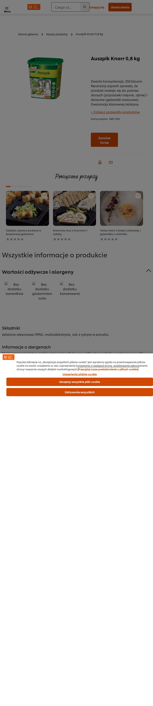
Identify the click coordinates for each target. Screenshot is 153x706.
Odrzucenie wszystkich (80, 392)
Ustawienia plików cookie (80, 374)
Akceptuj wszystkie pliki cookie (79, 381)
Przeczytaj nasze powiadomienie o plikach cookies (108, 369)
